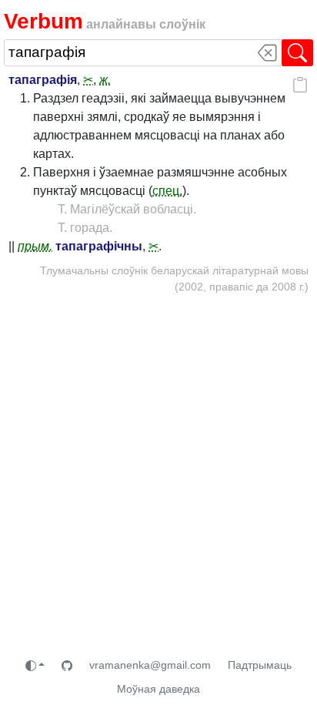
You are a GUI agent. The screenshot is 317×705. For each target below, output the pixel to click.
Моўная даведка (158, 689)
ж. (105, 79)
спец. (167, 190)
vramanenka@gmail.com (150, 665)
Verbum (43, 20)
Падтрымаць (260, 665)
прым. (35, 246)
